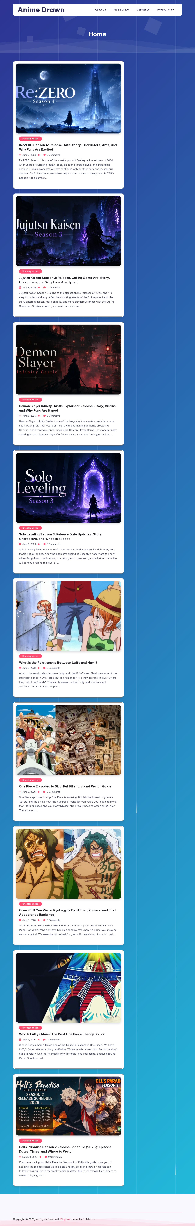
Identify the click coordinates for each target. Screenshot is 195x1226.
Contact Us (143, 9)
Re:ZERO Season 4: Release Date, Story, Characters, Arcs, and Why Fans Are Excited (68, 147)
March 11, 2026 (29, 1157)
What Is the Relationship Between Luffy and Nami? (58, 663)
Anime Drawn (41, 9)
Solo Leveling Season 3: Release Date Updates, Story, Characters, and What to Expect (61, 536)
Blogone (65, 1219)
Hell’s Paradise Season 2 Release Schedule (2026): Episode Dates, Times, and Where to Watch (65, 1149)
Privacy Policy (165, 9)
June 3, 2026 (29, 668)
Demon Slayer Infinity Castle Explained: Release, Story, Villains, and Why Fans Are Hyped (68, 408)
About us (100, 9)
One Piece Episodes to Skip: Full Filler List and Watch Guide (65, 786)
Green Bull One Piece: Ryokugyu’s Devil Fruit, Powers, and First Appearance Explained (67, 912)
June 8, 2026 (29, 155)
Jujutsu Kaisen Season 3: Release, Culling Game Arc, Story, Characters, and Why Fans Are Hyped (64, 280)
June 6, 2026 (29, 415)
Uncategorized (30, 138)
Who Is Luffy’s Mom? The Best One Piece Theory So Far (62, 1034)
